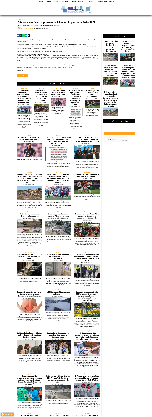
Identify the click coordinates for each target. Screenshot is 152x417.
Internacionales (29, 252)
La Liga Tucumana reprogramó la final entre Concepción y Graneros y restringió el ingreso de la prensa (75, 97)
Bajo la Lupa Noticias (26, 28)
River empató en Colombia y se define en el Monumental (92, 94)
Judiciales (58, 252)
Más (110, 1)
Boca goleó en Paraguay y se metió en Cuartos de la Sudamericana (58, 335)
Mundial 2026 (102, 1)
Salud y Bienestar (29, 290)
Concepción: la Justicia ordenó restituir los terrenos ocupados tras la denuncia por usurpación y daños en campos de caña (29, 178)
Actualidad (58, 290)
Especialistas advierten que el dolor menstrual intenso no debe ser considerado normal (29, 294)
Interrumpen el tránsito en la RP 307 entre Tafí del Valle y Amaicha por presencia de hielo (58, 379)
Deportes (81, 1)
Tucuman (56, 1)
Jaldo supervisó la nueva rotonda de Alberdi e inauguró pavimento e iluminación (58, 216)
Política (73, 1)
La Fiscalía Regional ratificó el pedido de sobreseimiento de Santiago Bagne (29, 335)
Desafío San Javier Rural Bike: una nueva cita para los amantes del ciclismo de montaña (41, 96)
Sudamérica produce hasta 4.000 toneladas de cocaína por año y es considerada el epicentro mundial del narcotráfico (87, 296)
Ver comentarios (22, 76)
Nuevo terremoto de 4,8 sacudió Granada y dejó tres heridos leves (29, 256)
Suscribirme (119, 133)
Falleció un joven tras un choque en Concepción (29, 215)
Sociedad (58, 374)
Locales (48, 1)
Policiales (90, 1)
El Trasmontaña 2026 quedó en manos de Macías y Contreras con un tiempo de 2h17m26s (87, 378)
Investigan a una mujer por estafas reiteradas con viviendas (58, 256)
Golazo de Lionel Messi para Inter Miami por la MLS (58, 92)
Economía (87, 413)
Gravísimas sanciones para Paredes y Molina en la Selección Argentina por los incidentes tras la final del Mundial (24, 96)
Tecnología (87, 331)
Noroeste (65, 1)
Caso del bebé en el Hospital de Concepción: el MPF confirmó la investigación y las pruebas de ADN (87, 257)
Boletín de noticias (119, 121)
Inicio (41, 1)
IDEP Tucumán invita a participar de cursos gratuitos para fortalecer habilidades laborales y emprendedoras (87, 336)
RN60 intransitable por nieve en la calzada (58, 293)
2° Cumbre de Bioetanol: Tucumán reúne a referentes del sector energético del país (87, 139)
